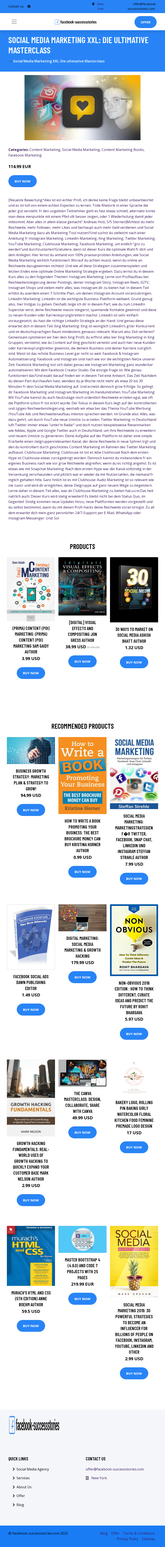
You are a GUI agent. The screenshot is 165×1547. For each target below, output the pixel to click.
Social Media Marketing (81, 149)
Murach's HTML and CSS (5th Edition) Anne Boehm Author (31, 1298)
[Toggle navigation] (14, 22)
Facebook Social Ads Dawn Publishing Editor (31, 982)
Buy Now (23, 181)
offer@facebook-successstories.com (115, 1469)
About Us (24, 1487)
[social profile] (29, 6)
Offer (145, 22)
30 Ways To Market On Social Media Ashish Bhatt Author (134, 635)
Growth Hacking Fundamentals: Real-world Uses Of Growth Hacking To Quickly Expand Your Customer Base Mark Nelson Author (31, 1161)
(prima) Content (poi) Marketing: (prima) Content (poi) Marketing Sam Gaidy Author (31, 639)
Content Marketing (44, 149)
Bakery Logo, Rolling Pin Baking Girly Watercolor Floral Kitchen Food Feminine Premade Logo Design (134, 1114)
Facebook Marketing (25, 155)
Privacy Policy (127, 1538)
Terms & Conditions (139, 1533)
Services (23, 1478)
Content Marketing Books (123, 149)
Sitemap (148, 1538)
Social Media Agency (33, 1469)
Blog (20, 1504)
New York (99, 1478)
